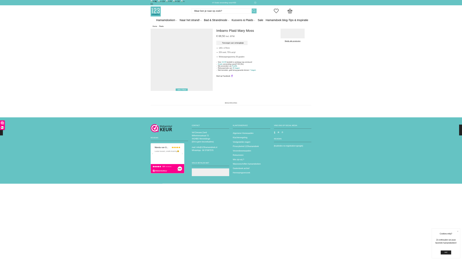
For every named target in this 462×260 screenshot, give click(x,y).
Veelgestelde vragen (241, 142)
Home (155, 26)
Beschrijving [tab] (231, 103)
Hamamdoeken (165, 20)
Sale (260, 20)
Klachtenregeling (240, 137)
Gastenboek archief (241, 168)
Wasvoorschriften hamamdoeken (247, 164)
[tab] (231, 103)
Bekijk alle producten (293, 41)
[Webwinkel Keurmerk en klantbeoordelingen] (161, 128)
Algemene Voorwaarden (243, 133)
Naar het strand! (190, 20)
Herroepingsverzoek (241, 173)
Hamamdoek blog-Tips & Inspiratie (287, 20)
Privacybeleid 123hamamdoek (246, 146)
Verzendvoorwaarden (242, 151)
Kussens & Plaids (242, 20)
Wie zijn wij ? (238, 160)
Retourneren (238, 155)
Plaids (161, 26)
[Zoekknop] (254, 11)
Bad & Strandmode (215, 20)
